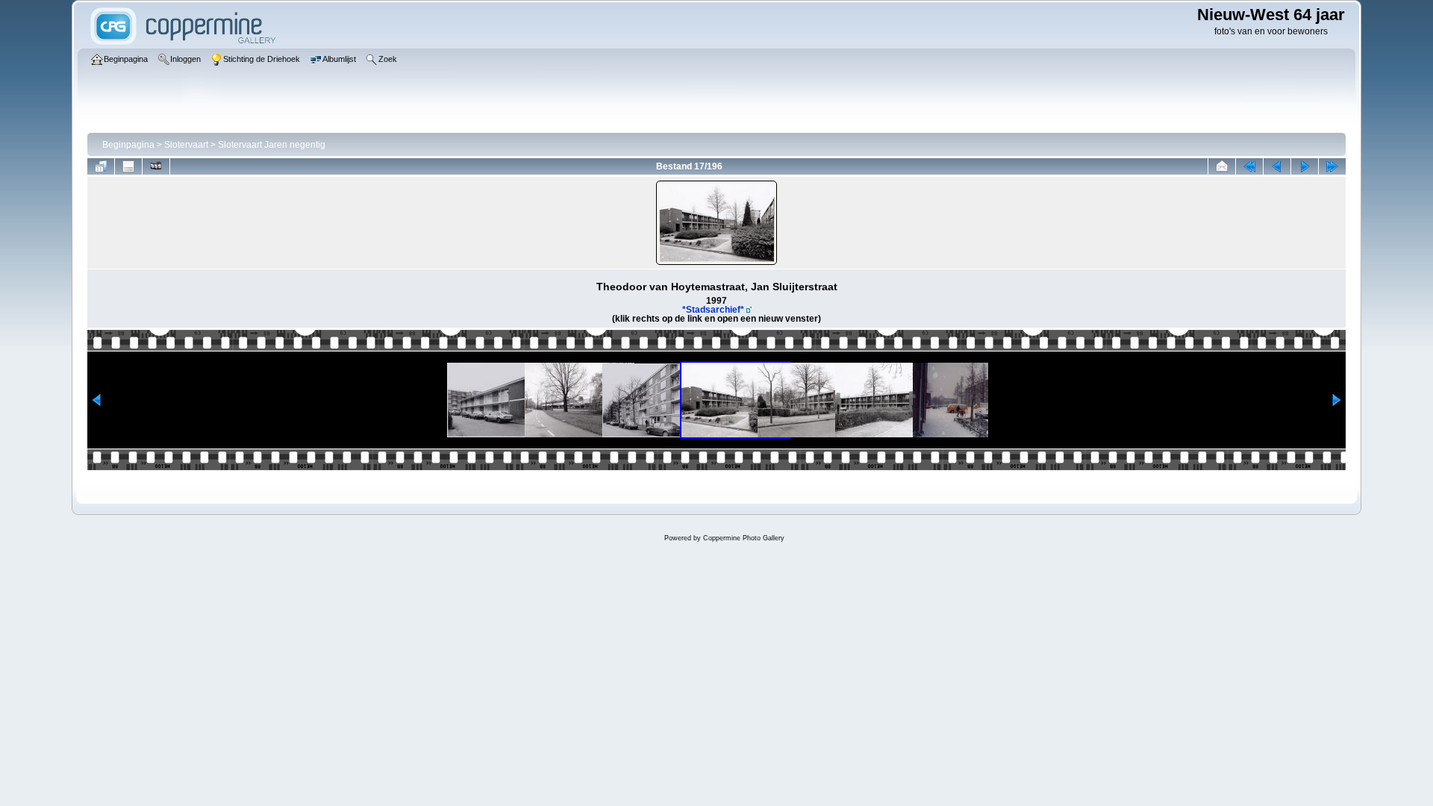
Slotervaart (186, 145)
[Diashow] (156, 166)
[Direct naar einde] (1332, 166)
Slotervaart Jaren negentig (271, 145)
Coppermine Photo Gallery (743, 538)
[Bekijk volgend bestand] (1304, 166)
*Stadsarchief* (713, 309)
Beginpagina (128, 145)
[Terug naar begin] (1249, 166)
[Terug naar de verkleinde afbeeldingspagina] (100, 166)
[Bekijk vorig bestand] (1277, 166)
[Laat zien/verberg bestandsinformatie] (128, 166)
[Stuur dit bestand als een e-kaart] (1221, 166)
